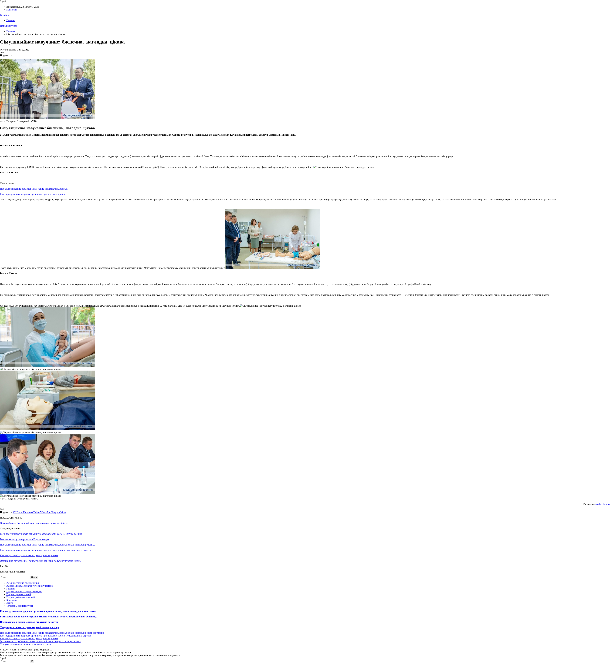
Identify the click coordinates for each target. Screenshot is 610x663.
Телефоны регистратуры (19, 605)
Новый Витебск (8, 25)
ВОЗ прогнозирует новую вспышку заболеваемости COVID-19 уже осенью (41, 533)
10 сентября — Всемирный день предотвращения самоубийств (34, 523)
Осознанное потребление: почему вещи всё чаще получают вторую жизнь (40, 641)
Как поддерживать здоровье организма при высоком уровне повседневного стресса (48, 611)
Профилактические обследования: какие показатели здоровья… (34, 188)
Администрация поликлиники (23, 583)
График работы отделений (20, 597)
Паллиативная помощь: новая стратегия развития (29, 622)
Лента (9, 603)
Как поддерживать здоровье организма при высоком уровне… (34, 194)
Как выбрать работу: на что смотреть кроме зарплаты (29, 638)
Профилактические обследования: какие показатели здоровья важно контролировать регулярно (52, 632)
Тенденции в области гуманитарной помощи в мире (29, 627)
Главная (10, 20)
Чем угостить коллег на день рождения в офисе (25, 644)
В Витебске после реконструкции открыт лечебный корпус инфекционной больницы (49, 616)
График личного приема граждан (24, 591)
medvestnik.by (602, 504)
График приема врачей (18, 594)
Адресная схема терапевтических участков (29, 585)
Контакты (11, 9)
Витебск (4, 15)
